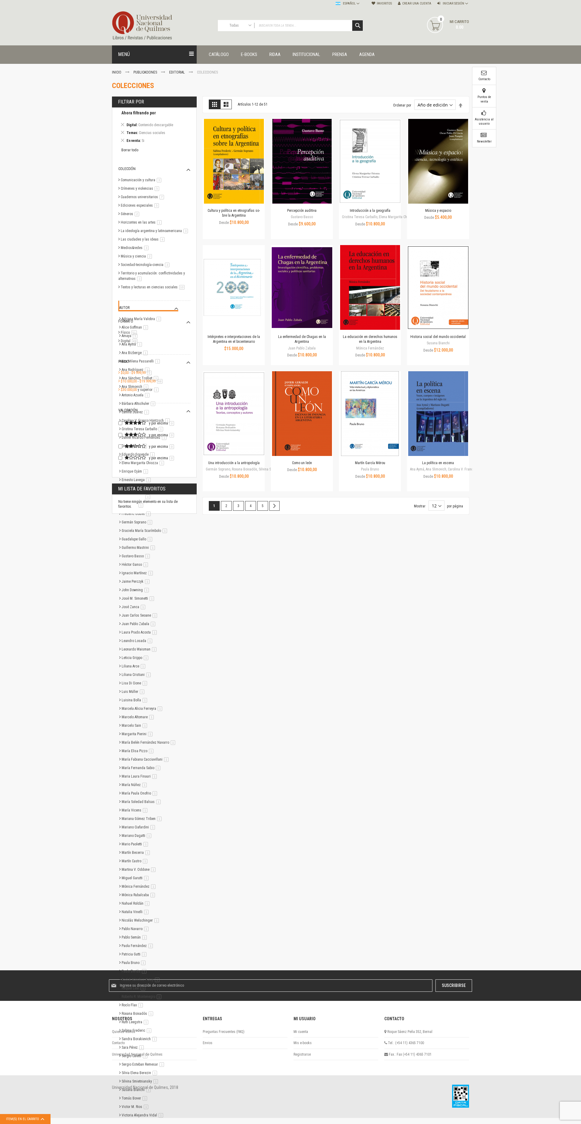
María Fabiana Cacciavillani (146, 759)
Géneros (131, 214)
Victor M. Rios (136, 1107)
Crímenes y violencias (141, 188)
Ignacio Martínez (138, 573)
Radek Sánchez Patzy (142, 980)
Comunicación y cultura (142, 180)
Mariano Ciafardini (139, 827)
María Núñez (135, 785)
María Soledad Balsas (142, 802)
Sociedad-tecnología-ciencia (146, 265)
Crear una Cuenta (416, 3)
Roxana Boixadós (138, 1013)
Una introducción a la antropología (234, 463)
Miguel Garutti (136, 878)
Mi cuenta (301, 1032)
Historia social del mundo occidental (438, 337)
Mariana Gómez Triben (143, 819)
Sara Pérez (134, 1047)
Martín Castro (135, 861)
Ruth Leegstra (136, 1022)
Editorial (177, 72)
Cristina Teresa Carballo (143, 429)
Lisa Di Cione (135, 683)
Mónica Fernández (140, 886)
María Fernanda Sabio (142, 768)
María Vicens (135, 810)
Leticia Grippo (136, 658)
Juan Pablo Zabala (139, 624)
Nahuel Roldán (137, 903)
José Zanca (134, 607)
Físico (130, 332)
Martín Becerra (137, 852)
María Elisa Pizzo (139, 751)
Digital (130, 341)
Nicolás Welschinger (141, 920)
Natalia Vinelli (136, 912)
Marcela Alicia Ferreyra (143, 708)
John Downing (136, 590)
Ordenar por (402, 105)
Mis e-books (303, 1043)
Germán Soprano (138, 522)
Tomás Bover (135, 1098)
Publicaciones (145, 72)
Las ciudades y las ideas (144, 239)
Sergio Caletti (135, 1056)
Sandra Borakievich (140, 1039)
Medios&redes (136, 248)
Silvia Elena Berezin (140, 1073)
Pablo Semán (135, 937)
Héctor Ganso (136, 564)
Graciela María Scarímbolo (145, 531)
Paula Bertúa (135, 971)
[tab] (154, 128)
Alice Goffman (136, 327)
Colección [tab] (127, 169)
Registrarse (302, 1054)
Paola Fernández (138, 946)
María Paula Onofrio (140, 793)
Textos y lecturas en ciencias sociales (154, 287)
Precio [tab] (123, 361)
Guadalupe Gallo (138, 539)
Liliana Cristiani (137, 675)
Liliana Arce (134, 666)
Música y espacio (438, 210)
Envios (207, 1043)
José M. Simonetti (139, 598)
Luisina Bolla (135, 700)
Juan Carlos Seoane (140, 615)
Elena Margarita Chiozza (144, 463)
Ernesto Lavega (137, 480)
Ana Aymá (133, 344)
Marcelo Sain (135, 725)
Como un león (302, 463)
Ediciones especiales (141, 205)
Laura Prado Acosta (140, 632)
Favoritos (384, 3)
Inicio (117, 72)
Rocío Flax (133, 1005)
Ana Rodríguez (137, 370)
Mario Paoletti (136, 844)
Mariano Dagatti (137, 836)
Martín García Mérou (370, 463)
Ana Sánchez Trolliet (141, 378)
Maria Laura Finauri (140, 776)
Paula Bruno (135, 963)
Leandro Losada (138, 641)
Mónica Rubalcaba (139, 895)
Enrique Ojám (136, 471)
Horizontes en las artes (142, 222)
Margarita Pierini (138, 734)
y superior (141, 390)
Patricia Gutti (135, 954)
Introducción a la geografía (370, 210)
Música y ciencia (137, 256)
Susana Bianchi (137, 1090)
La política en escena (438, 463)
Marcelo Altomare (139, 717)
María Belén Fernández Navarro (149, 742)
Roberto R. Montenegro (142, 997)
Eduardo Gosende (139, 454)
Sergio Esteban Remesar (144, 1064)
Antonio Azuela (137, 395)
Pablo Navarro (136, 929)
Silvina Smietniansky (141, 1081)
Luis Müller (134, 692)
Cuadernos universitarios (143, 197)
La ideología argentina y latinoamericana (155, 231)
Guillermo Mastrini (139, 548)
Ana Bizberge (136, 353)
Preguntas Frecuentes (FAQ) (224, 1032)
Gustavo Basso (137, 556)
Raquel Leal (134, 988)
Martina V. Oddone (140, 869)
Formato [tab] (125, 321)
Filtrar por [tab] (131, 102)
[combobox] (290, 25)
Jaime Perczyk (137, 581)
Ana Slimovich (136, 387)
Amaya (131, 336)
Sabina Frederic (137, 1030)
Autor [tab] (124, 308)
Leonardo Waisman (140, 649)
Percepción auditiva (302, 210)
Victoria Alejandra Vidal (143, 1115)
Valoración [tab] (128, 410)
